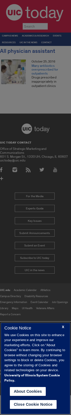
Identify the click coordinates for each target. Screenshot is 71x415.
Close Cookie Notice (33, 404)
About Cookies (28, 391)
